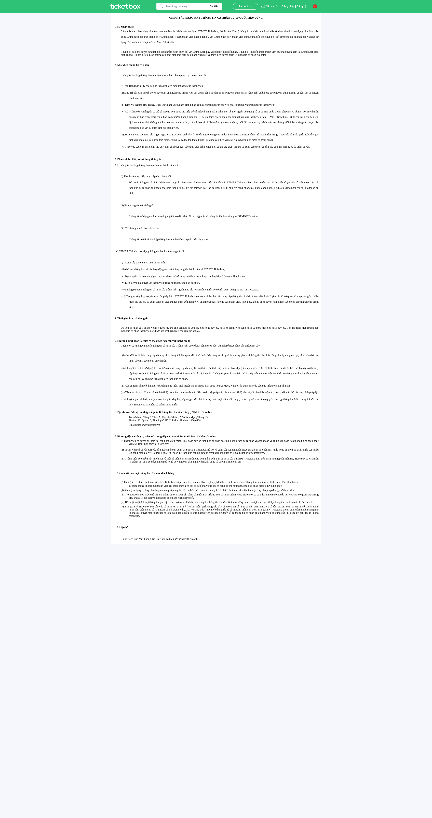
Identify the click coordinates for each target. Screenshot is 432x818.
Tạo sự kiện (245, 6)
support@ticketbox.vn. (252, 452)
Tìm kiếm (214, 6)
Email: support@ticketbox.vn (144, 424)
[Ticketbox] (125, 6)
